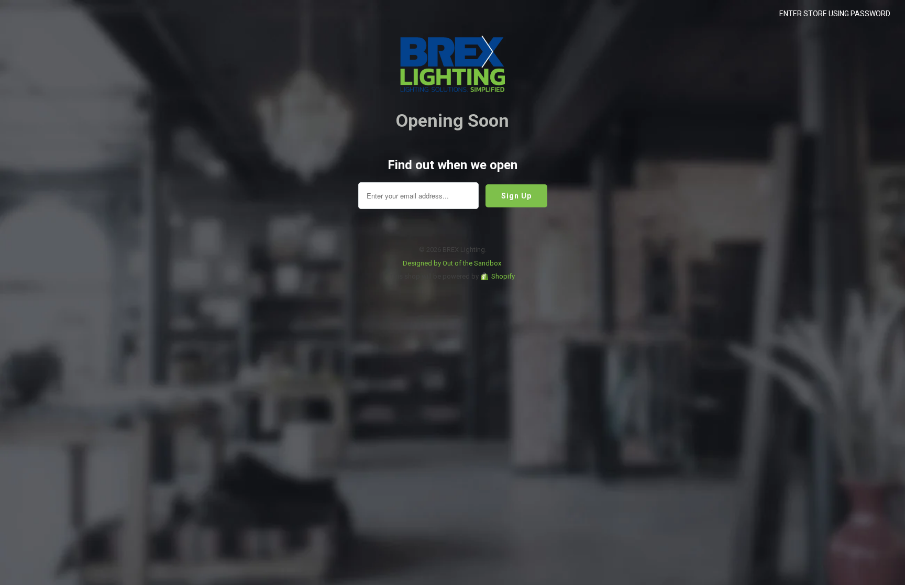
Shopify (503, 276)
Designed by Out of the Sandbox (452, 263)
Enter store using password (834, 13)
